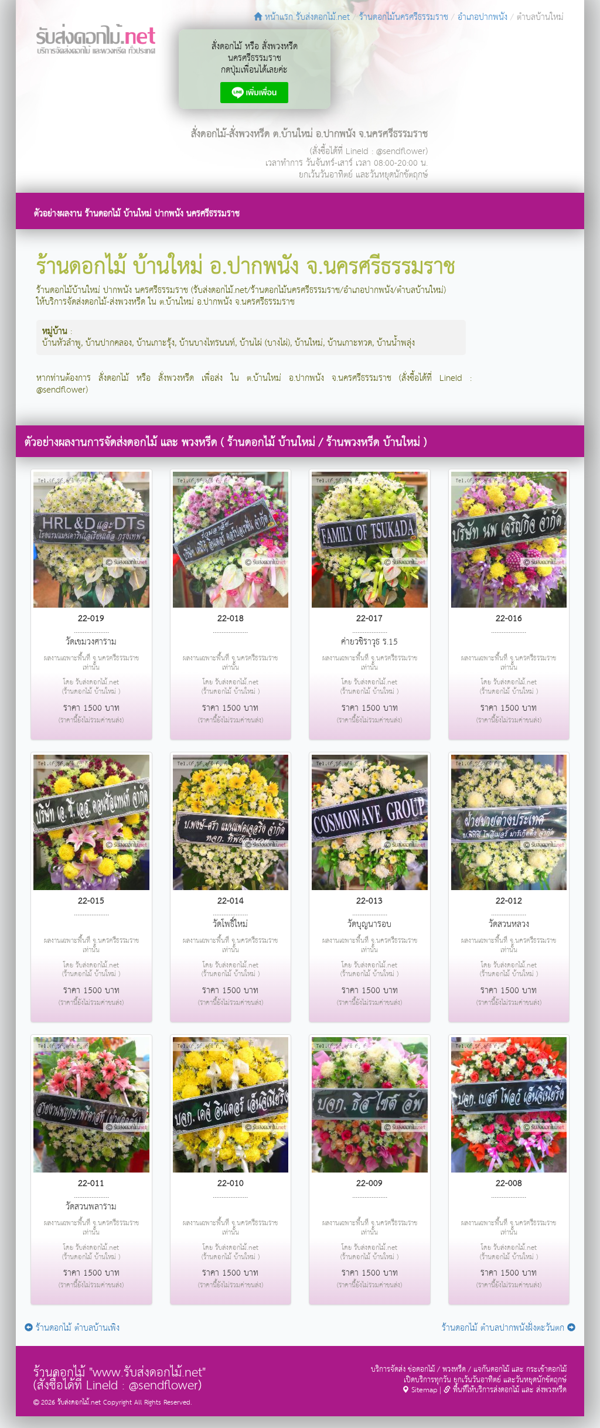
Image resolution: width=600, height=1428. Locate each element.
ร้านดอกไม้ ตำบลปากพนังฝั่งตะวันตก (504, 1328)
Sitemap (423, 1390)
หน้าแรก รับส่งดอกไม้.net (306, 17)
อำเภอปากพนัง (482, 17)
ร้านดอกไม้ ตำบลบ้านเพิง (76, 1328)
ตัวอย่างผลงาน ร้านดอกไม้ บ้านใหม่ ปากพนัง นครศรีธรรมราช (137, 213)
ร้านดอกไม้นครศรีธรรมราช (403, 17)
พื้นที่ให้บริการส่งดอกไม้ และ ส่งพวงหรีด (509, 1390)
